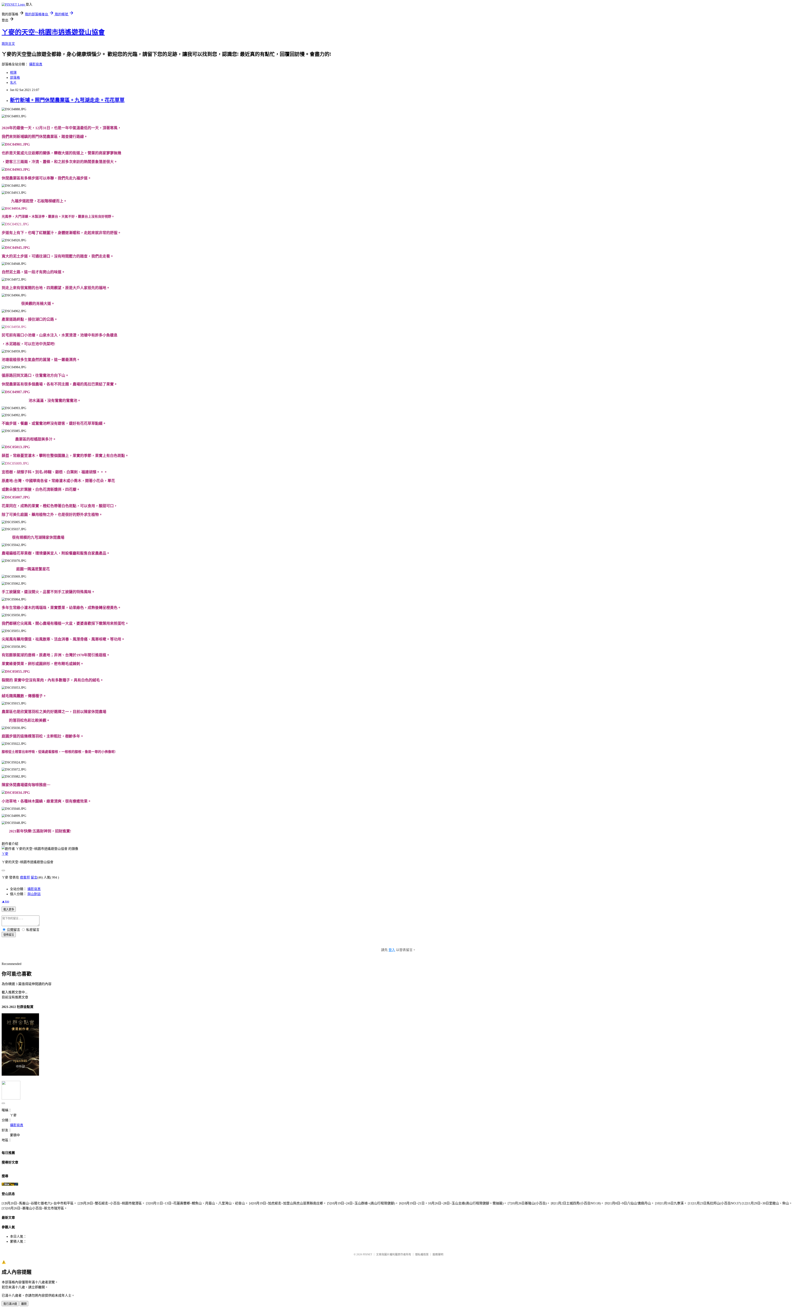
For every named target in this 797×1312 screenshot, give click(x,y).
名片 (13, 82)
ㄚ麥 (5, 853)
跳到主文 (8, 43)
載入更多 (8, 909)
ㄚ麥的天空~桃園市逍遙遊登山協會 (53, 32)
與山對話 (34, 894)
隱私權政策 (422, 1254)
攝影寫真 (35, 64)
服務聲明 (438, 1254)
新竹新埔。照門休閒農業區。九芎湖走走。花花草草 (67, 100)
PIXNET (367, 1254)
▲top (5, 901)
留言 (34, 877)
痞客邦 (25, 877)
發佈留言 (8, 934)
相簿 (13, 72)
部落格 (15, 77)
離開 (24, 1303)
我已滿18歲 (10, 1303)
